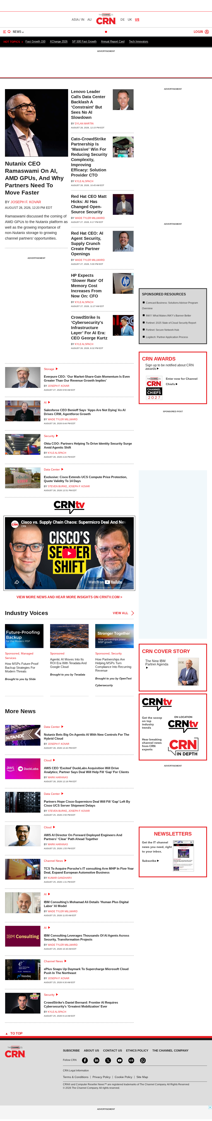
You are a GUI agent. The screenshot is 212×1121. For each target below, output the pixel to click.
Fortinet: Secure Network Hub (162, 329)
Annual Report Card (112, 41)
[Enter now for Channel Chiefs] (155, 399)
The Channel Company (170, 1050)
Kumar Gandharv (60, 877)
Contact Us (112, 1050)
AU (89, 19)
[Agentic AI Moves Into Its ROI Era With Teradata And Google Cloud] (69, 636)
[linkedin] (96, 1060)
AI (45, 402)
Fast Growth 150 (35, 41)
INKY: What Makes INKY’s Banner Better (168, 315)
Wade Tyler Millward (90, 218)
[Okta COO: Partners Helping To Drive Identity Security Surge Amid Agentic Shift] (23, 446)
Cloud (48, 760)
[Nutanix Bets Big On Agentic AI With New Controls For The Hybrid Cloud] (23, 737)
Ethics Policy (137, 1050)
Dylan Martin (84, 123)
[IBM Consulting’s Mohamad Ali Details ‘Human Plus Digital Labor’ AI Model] (23, 904)
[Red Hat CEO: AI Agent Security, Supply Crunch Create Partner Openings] (123, 248)
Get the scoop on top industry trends (152, 722)
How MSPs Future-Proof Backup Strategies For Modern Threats (21, 667)
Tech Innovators (138, 41)
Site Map (142, 1077)
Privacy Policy (102, 1077)
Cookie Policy (123, 1077)
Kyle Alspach (84, 181)
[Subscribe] (183, 870)
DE (122, 19)
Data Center (52, 469)
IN (82, 19)
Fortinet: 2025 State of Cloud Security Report (171, 322)
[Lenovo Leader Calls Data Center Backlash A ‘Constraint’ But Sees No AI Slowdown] (123, 109)
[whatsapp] (142, 1060)
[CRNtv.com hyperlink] (69, 507)
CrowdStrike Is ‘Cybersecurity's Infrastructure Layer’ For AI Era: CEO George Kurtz (89, 327)
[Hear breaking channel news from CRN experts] (183, 747)
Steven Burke (57, 486)
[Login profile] (207, 32)
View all (120, 613)
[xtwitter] (107, 1060)
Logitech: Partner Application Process (167, 337)
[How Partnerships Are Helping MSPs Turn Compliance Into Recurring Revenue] (114, 636)
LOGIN (198, 32)
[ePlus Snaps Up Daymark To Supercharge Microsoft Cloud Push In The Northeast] (23, 971)
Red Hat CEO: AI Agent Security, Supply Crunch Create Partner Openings (87, 243)
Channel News (53, 860)
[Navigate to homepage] (106, 24)
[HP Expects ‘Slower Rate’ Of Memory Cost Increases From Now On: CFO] (123, 290)
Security (49, 436)
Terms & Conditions (75, 1077)
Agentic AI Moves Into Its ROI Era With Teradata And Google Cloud (68, 663)
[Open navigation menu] (7, 31)
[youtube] (119, 1060)
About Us (91, 1050)
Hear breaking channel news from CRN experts (152, 744)
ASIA (75, 19)
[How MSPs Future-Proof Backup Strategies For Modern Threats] (24, 636)
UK (130, 19)
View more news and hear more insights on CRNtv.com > (69, 597)
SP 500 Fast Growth (84, 41)
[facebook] (84, 1060)
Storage (49, 369)
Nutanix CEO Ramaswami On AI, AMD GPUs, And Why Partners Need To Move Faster (34, 178)
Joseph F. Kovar (26, 202)
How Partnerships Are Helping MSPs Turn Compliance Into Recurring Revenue (113, 665)
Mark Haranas (58, 777)
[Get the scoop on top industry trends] (183, 725)
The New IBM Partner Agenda (156, 662)
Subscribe (149, 860)
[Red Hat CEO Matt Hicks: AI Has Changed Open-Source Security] (123, 209)
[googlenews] (130, 1060)
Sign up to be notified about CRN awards (169, 366)
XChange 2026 (58, 41)
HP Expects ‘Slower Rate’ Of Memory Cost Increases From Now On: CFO (87, 285)
